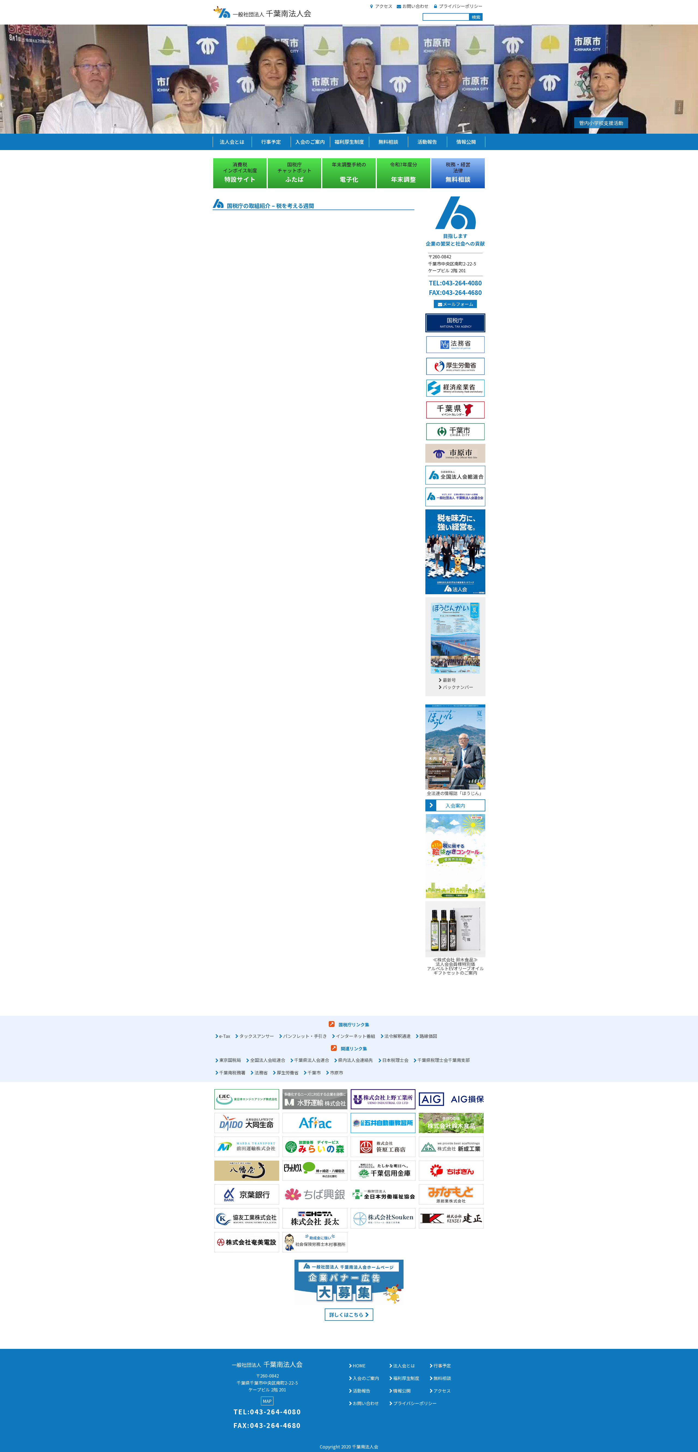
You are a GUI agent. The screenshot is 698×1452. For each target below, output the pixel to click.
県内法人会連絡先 (355, 1060)
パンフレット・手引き (305, 1036)
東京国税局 (230, 1060)
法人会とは (232, 141)
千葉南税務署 (232, 1072)
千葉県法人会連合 (311, 1060)
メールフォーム (458, 304)
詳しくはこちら (346, 1314)
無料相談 (388, 141)
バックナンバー (458, 687)
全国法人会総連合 (267, 1060)
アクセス (383, 6)
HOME (359, 1365)
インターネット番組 (355, 1036)
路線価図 (428, 1036)
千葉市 (314, 1072)
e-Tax (224, 1036)
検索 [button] (476, 17)
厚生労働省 (288, 1072)
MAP (267, 1401)
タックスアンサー (256, 1036)
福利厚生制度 (349, 141)
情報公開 (466, 141)
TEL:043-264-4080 (455, 282)
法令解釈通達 (397, 1036)
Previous (208, 173)
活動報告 (427, 141)
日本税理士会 (395, 1060)
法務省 (261, 1072)
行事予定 (271, 141)
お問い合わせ (415, 6)
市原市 (336, 1072)
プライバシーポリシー (461, 6)
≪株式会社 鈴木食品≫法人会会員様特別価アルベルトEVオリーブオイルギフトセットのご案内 (455, 966)
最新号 (449, 680)
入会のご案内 (310, 141)
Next (489, 173)
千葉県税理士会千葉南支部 (443, 1060)
